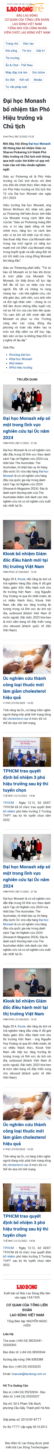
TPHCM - (10, 803)
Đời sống (11, 50)
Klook (21, 579)
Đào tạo (28, 43)
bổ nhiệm (9, 811)
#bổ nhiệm (16, 363)
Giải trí (40, 50)
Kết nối (24, 80)
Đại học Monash (39, 144)
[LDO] (27, 400)
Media (38, 80)
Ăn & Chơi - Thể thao (19, 65)
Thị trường (12, 58)
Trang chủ (11, 43)
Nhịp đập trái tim (16, 72)
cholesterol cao (18, 718)
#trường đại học (20, 354)
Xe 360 (10, 80)
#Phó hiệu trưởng (20, 367)
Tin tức (27, 50)
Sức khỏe (38, 72)
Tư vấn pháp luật (16, 87)
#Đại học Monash (20, 359)
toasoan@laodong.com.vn (29, 1374)
